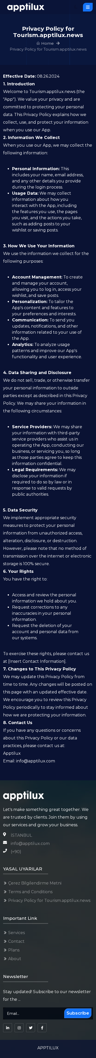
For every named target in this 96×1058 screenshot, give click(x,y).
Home (47, 43)
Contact (16, 941)
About (14, 958)
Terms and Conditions (30, 891)
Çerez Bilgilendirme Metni (34, 883)
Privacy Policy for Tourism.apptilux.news (49, 900)
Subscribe (78, 1013)
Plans (13, 950)
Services (16, 932)
